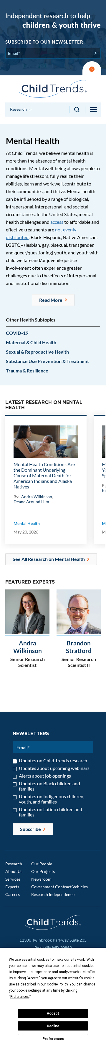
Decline (53, 1026)
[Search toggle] (77, 109)
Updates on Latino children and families (50, 812)
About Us (13, 871)
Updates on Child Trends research (53, 760)
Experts (12, 886)
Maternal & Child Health (31, 342)
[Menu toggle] (94, 109)
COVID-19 (17, 333)
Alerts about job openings (45, 775)
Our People (41, 863)
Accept (53, 1013)
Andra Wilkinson (36, 496)
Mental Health (27, 523)
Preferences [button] (19, 997)
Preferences (53, 1039)
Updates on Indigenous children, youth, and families (51, 799)
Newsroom (41, 879)
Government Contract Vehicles (59, 886)
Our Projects (43, 871)
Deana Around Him (31, 501)
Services (12, 879)
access (56, 222)
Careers (12, 894)
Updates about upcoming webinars (54, 768)
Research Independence (52, 894)
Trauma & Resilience (27, 370)
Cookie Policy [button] (57, 984)
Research (13, 863)
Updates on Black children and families (49, 786)
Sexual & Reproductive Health (37, 351)
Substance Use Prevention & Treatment (47, 361)
